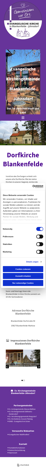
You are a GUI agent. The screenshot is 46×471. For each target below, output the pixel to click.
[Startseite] (23, 20)
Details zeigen (32, 262)
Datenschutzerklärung (14, 458)
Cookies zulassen (23, 269)
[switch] (39, 236)
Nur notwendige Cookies (23, 283)
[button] (23, 117)
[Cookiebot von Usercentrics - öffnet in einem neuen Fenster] (32, 186)
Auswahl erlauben (23, 276)
